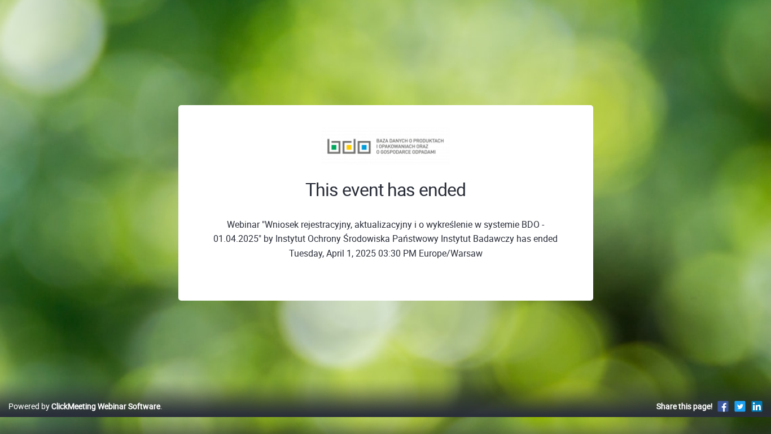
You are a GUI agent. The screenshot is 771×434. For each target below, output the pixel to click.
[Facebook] (723, 406)
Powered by (84, 406)
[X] (740, 406)
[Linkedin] (757, 406)
